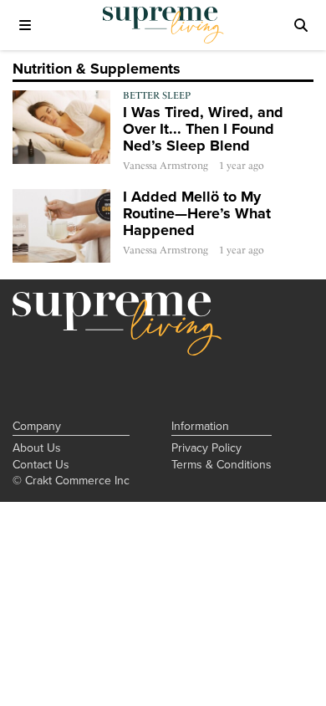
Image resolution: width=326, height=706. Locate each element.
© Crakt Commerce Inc (71, 480)
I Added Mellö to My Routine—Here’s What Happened (197, 213)
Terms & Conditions (221, 464)
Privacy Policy (206, 448)
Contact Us (41, 464)
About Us (37, 448)
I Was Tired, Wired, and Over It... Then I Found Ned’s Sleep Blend (203, 128)
